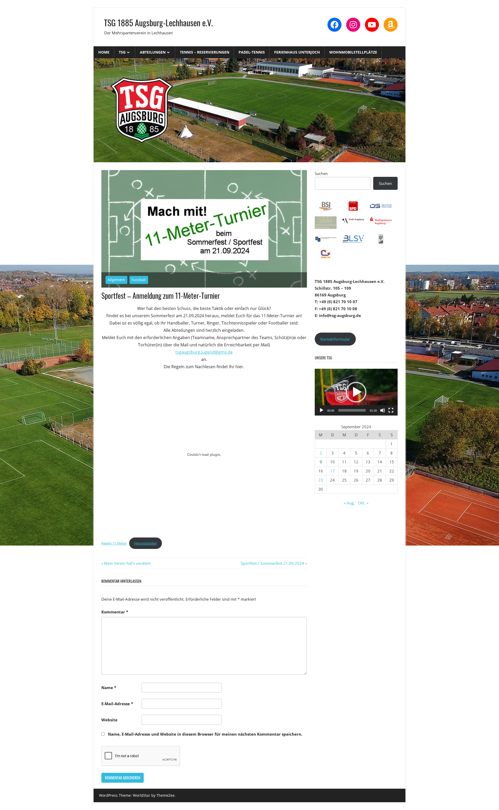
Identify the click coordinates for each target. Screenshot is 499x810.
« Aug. (349, 503)
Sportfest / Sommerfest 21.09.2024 (272, 563)
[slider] (352, 410)
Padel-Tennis (252, 52)
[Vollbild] (390, 410)
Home (103, 52)
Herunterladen (145, 543)
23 (320, 480)
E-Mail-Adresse (117, 703)
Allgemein (116, 279)
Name (108, 687)
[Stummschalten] (382, 410)
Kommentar (114, 611)
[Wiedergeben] (321, 410)
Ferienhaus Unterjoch (297, 52)
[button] (356, 392)
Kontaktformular (335, 339)
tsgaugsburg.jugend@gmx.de (204, 352)
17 (332, 471)
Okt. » (363, 503)
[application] (356, 392)
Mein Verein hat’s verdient (127, 563)
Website (109, 719)
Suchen (321, 173)
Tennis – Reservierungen (204, 52)
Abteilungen (153, 52)
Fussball (139, 279)
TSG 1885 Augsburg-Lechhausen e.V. (158, 22)
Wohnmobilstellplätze (353, 52)
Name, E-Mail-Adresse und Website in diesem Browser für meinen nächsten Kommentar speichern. (205, 734)
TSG (122, 52)
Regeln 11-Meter (114, 543)
